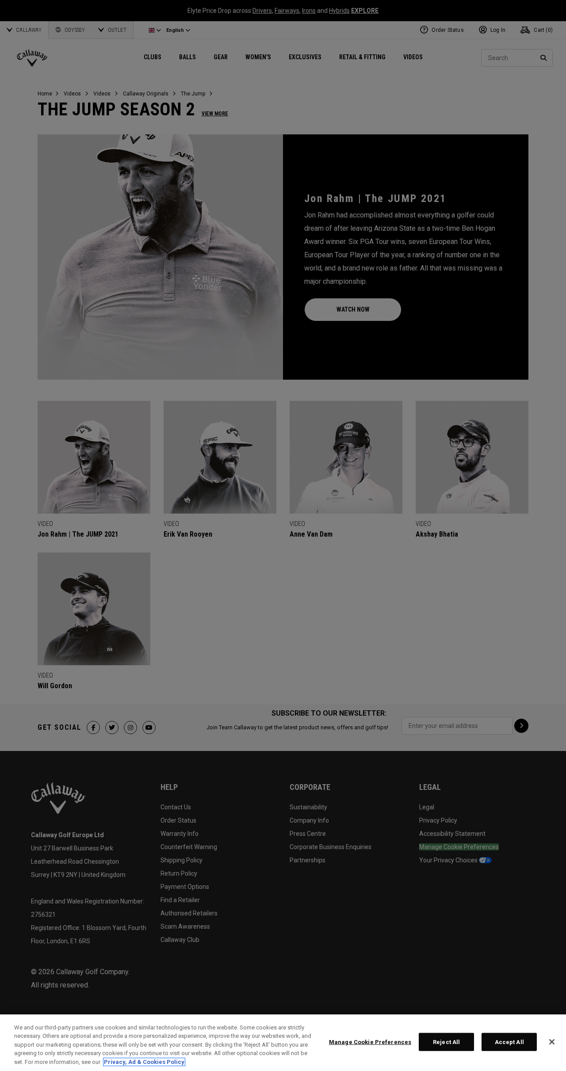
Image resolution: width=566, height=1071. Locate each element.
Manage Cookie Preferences (370, 1042)
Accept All (509, 1042)
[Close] (552, 1042)
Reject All (446, 1042)
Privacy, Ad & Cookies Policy (144, 1062)
